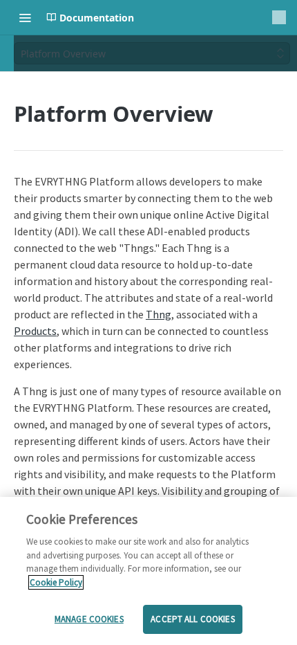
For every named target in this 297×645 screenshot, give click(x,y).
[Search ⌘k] (279, 17)
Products (35, 331)
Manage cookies (89, 619)
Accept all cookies (192, 619)
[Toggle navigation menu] (25, 17)
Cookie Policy (56, 582)
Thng (158, 314)
